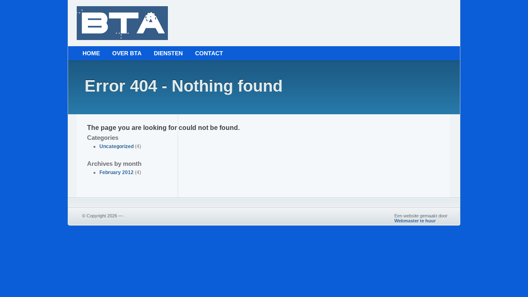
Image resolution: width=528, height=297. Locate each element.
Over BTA (126, 53)
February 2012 (116, 172)
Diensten (168, 53)
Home (91, 53)
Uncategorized (116, 146)
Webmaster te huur (415, 220)
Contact (209, 53)
